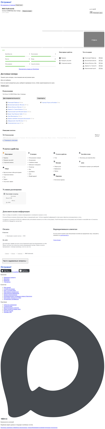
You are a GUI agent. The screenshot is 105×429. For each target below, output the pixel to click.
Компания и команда (10, 277)
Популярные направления (11, 292)
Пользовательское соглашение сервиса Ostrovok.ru (18, 296)
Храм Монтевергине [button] (13, 116)
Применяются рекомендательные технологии (44, 427)
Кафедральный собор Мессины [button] (15, 120)
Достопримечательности (11, 98)
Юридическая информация (11, 293)
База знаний (7, 287)
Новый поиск (19, 5)
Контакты (6, 279)
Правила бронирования (10, 294)
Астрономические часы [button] (13, 123)
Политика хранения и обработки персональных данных (16, 427)
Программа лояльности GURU (12, 297)
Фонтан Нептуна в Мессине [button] (15, 107)
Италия (13, 253)
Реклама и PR (8, 312)
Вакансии (6, 280)
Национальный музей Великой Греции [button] (17, 111)
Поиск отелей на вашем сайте (12, 309)
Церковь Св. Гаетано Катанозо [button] (15, 109)
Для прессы (7, 282)
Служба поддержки (9, 289)
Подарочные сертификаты (11, 299)
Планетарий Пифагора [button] (13, 102)
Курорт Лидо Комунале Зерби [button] (15, 114)
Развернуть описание (11, 140)
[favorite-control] (91, 12)
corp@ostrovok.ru (64, 235)
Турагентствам (8, 306)
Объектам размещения (10, 304)
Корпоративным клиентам (11, 307)
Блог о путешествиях (10, 290)
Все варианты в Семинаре (8, 5)
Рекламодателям (8, 310)
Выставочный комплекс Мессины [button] (16, 104)
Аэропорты (41, 98)
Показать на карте (27, 11)
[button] (21, 31)
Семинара (20, 253)
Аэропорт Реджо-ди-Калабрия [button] (49, 102)
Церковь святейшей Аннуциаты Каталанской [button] (19, 118)
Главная (7, 253)
